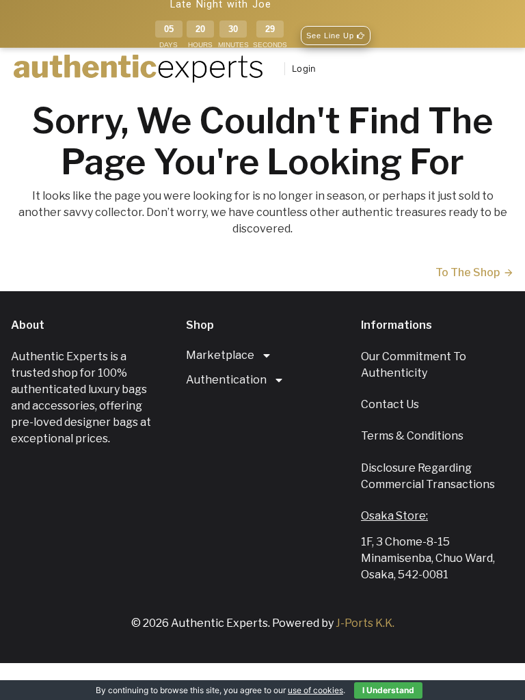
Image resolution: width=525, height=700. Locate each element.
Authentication (226, 379)
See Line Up (331, 35)
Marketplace (220, 355)
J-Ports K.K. (365, 623)
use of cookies (315, 690)
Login (304, 68)
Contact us (390, 404)
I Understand (388, 690)
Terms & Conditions (412, 435)
